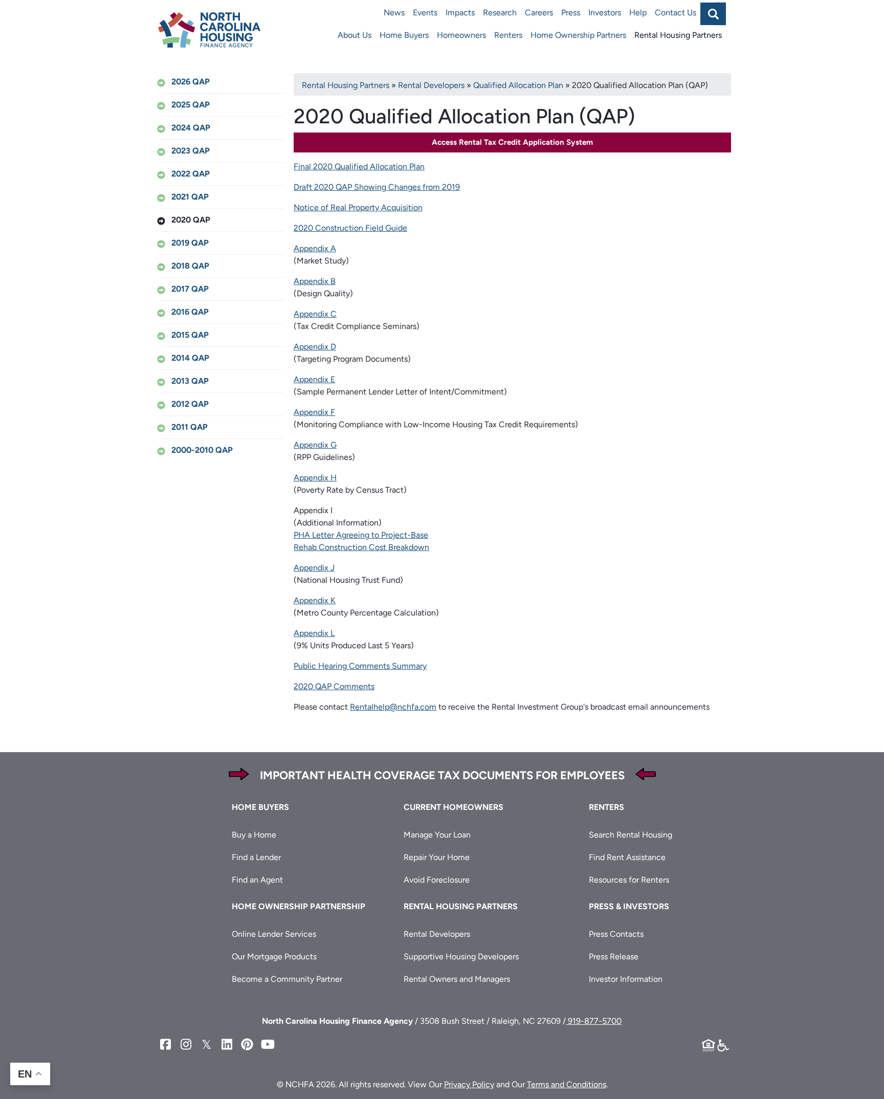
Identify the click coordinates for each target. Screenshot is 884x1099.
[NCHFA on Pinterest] (247, 1044)
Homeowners (461, 35)
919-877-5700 (594, 1021)
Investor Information (625, 979)
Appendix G (315, 445)
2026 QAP (190, 81)
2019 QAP (190, 243)
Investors (604, 12)
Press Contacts (616, 934)
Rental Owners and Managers (457, 979)
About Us (354, 35)
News (394, 12)
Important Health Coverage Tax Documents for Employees (442, 775)
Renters (508, 35)
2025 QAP (190, 104)
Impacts (460, 12)
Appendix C (315, 314)
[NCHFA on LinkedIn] (226, 1044)
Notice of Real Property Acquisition (358, 207)
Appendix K (315, 600)
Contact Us (675, 12)
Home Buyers (404, 35)
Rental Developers (431, 85)
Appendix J (314, 568)
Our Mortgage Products (274, 956)
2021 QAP (190, 197)
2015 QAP (190, 335)
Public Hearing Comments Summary (360, 666)
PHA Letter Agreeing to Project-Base (361, 535)
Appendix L (314, 633)
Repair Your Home (437, 857)
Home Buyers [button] (260, 807)
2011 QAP (189, 427)
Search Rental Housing (630, 835)
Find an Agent (257, 880)
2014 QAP (190, 358)
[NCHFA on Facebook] (165, 1044)
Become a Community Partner (287, 979)
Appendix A (315, 248)
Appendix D (315, 346)
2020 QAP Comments (334, 686)
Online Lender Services (274, 934)
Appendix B (315, 281)
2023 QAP (190, 151)
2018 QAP (190, 266)
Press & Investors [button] (629, 906)
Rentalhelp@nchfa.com (393, 707)
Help (638, 12)
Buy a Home (254, 835)
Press (570, 12)
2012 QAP (190, 404)
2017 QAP (190, 289)
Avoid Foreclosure (437, 880)
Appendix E (314, 379)
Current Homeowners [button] (453, 807)
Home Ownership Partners (578, 35)
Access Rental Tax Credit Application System (512, 142)
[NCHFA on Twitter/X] (206, 1044)
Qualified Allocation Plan (518, 85)
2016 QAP (190, 312)
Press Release (613, 956)
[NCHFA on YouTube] (267, 1044)
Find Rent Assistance (627, 857)
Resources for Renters (629, 880)
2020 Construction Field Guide (350, 228)
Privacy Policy (469, 1084)
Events (425, 12)
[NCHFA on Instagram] (185, 1044)
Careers (539, 12)
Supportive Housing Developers (461, 956)
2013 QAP (190, 381)
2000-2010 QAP (202, 450)
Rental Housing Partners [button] (461, 906)
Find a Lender (256, 857)
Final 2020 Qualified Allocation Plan (359, 166)
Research (500, 12)
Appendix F (314, 412)
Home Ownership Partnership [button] (298, 906)
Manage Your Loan (437, 835)
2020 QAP (190, 220)
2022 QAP (190, 174)
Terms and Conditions (566, 1084)
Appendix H (315, 477)
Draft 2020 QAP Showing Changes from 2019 (377, 187)
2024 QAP (190, 128)
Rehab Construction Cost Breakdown (361, 547)
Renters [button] (606, 807)
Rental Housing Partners (678, 35)
